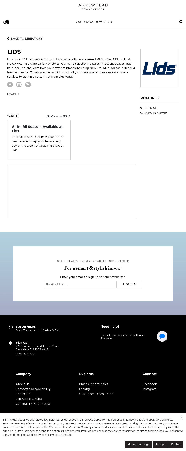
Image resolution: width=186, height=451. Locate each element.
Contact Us (23, 394)
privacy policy (92, 420)
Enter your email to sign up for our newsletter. (93, 277)
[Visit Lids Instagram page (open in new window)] (19, 84)
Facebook (150, 384)
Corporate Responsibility (33, 389)
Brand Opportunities (93, 384)
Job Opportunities (29, 398)
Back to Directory (27, 38)
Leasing (84, 389)
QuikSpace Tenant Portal (96, 394)
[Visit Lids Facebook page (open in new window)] (10, 84)
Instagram (150, 389)
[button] (6, 21)
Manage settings (138, 444)
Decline (176, 444)
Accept (160, 444)
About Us (22, 384)
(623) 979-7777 (26, 354)
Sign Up (129, 284)
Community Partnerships (33, 403)
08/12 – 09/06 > (59, 116)
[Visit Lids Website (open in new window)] (28, 84)
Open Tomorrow (84, 22)
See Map (150, 108)
